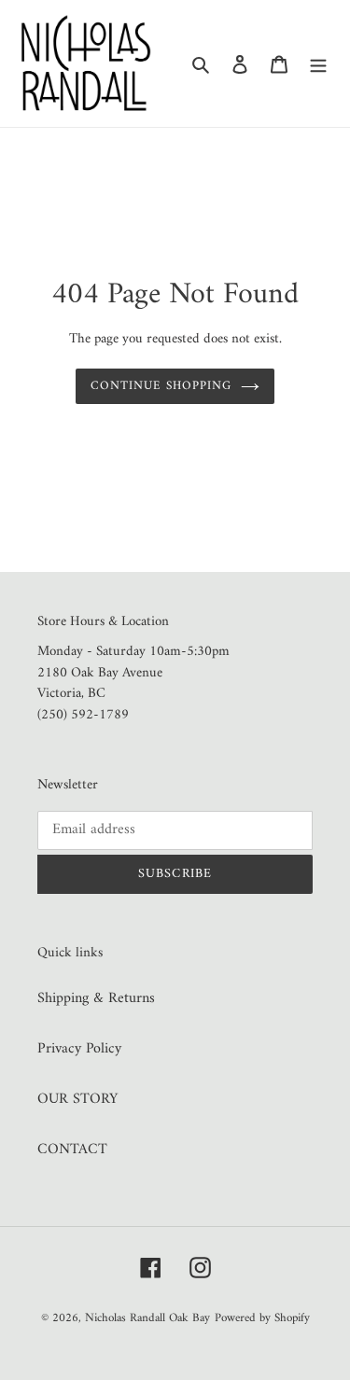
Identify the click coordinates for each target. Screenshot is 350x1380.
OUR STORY (77, 1099)
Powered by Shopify (262, 1318)
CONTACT (72, 1149)
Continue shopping (161, 386)
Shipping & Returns (96, 998)
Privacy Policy (79, 1049)
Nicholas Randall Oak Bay (147, 1318)
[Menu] (318, 63)
